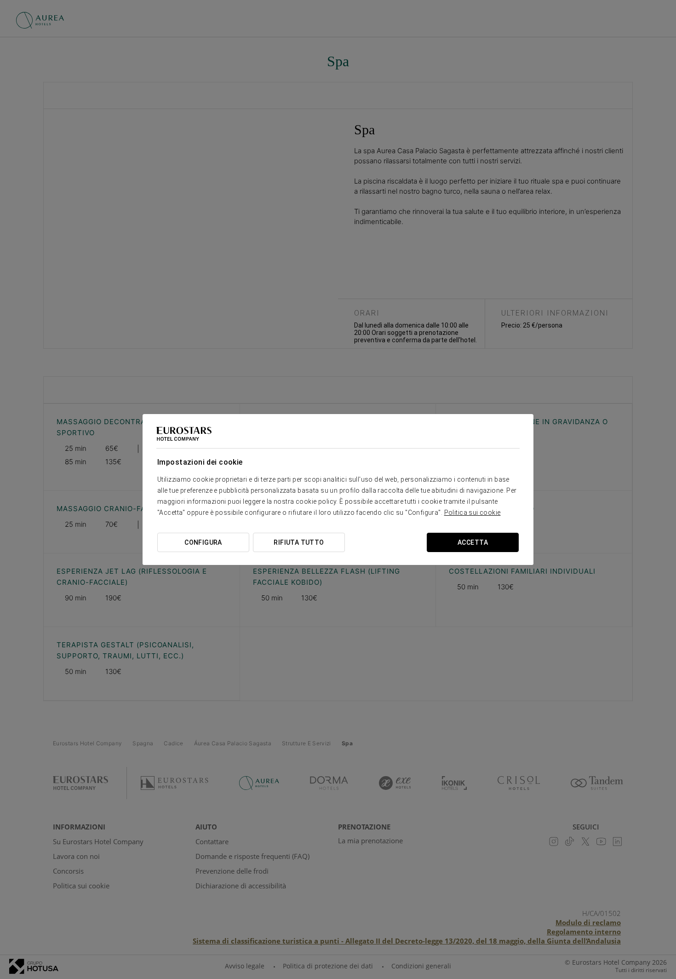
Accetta (473, 542)
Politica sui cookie (472, 512)
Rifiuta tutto (299, 542)
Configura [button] (203, 542)
